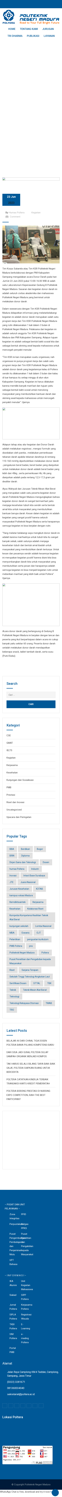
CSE (9, 735)
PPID (23, 1214)
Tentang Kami (29, 28)
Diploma (25, 855)
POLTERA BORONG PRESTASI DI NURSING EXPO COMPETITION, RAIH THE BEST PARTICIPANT (28, 1095)
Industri (35, 869)
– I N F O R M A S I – (15, 1275)
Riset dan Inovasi (15, 802)
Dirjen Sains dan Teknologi (23, 862)
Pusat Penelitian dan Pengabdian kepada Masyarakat (30, 961)
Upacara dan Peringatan (19, 817)
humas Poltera (17, 869)
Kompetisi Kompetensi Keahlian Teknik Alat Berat (29, 917)
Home (11, 28)
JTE (12, 882)
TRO (12, 1010)
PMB (9, 787)
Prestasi (11, 794)
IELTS (9, 750)
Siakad (13, 1295)
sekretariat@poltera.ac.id (21, 1394)
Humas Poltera (16, 212)
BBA (12, 849)
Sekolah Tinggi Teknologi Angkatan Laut (30, 976)
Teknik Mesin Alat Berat (35, 990)
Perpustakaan (17, 1224)
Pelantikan (15, 939)
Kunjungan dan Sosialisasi (20, 780)
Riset (12, 970)
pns (31, 946)
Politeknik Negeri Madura (22, 952)
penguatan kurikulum (37, 939)
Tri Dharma (14, 35)
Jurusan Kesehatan (19, 889)
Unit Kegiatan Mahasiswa (27, 1285)
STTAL (36, 983)
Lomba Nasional (43, 926)
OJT (39, 932)
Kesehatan (12, 772)
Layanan (49, 35)
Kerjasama (12, 765)
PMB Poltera (16, 946)
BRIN (12, 855)
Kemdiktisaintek (18, 902)
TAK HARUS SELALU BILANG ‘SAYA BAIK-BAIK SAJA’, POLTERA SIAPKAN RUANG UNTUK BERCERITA (31, 1067)
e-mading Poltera (25, 1338)
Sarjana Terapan (30, 970)
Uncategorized (14, 809)
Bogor (40, 849)
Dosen (46, 862)
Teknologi (14, 996)
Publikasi (33, 35)
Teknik (13, 990)
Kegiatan (36, 212)
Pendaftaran (31, 5)
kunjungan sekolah (19, 926)
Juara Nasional (28, 882)
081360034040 (15, 1388)
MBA (12, 932)
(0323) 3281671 (16, 1381)
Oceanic (25, 932)
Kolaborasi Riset (35, 908)
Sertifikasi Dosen (18, 983)
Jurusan (48, 28)
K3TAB (39, 889)
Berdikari (25, 849)
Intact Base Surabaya (34, 875)
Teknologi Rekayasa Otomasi (24, 1003)
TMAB (49, 1003)
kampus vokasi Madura (21, 895)
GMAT (10, 742)
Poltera (45, 952)
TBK (49, 983)
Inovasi (13, 875)
